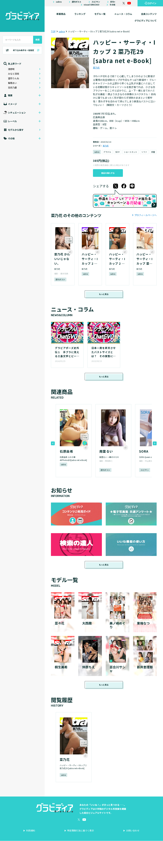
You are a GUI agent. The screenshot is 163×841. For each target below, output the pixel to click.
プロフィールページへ (145, 215)
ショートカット (130, 152)
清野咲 (11, 69)
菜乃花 (96, 67)
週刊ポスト (76, 2)
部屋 (153, 152)
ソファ (144, 152)
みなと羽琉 (13, 73)
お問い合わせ (132, 830)
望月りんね (13, 78)
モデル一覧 (100, 13)
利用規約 (30, 830)
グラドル (107, 152)
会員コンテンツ (149, 13)
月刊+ (112, 2)
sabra (59, 2)
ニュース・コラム (123, 13)
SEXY (117, 152)
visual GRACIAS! (91, 5)
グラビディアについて (146, 20)
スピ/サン (96, 2)
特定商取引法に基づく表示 (80, 830)
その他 (112, 5)
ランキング (79, 13)
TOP (53, 31)
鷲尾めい (12, 82)
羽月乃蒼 (12, 87)
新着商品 (61, 13)
